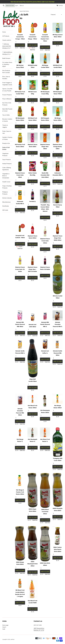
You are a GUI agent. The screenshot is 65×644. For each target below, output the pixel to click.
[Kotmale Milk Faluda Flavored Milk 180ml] (20, 315)
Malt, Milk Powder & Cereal (7, 110)
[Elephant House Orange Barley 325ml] (57, 138)
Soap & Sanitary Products (7, 187)
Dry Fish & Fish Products (6, 104)
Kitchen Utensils (7, 198)
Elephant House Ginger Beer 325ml (45, 147)
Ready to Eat (6, 143)
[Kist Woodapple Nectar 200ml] (45, 401)
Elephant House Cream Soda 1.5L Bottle (20, 269)
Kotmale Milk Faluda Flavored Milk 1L (45, 324)
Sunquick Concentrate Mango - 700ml (32, 37)
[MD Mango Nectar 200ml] (57, 111)
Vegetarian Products (5, 154)
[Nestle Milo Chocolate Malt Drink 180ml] (45, 166)
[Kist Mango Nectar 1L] (20, 432)
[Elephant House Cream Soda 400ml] (45, 230)
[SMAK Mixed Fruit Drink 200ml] (45, 490)
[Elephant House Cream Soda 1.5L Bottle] (20, 260)
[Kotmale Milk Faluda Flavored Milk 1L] (45, 315)
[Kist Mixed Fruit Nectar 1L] (45, 432)
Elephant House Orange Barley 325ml (57, 147)
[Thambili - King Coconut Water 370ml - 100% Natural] (45, 196)
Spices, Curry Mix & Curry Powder (7, 89)
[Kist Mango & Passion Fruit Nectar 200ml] (20, 480)
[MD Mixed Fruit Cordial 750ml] (57, 58)
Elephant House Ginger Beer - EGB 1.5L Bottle (32, 269)
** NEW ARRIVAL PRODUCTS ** (7, 53)
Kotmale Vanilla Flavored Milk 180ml (57, 353)
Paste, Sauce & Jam (6, 132)
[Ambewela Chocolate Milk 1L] (57, 166)
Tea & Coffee (6, 115)
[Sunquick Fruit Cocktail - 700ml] (20, 229)
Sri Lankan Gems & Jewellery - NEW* (7, 64)
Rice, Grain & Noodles (6, 77)
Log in (16, 5)
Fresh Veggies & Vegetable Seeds (7, 83)
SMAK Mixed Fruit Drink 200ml (45, 512)
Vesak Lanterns (6, 40)
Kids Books (5, 206)
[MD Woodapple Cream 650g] (45, 85)
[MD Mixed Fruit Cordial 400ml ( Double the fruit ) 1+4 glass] (20, 583)
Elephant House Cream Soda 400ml (45, 241)
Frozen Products (7, 94)
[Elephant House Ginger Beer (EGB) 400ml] (57, 229)
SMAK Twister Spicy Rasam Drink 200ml (57, 549)
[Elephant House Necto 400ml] (32, 229)
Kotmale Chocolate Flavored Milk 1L (57, 324)
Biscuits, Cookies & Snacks (7, 120)
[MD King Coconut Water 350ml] (57, 28)
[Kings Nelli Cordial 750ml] (32, 358)
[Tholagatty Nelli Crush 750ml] (57, 442)
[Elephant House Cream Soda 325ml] (20, 166)
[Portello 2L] (32, 195)
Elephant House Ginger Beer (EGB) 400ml (57, 238)
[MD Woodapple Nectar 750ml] (57, 85)
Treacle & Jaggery (5, 126)
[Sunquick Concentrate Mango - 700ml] (32, 28)
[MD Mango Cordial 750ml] (45, 58)
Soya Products (6, 159)
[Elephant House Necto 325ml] (32, 138)
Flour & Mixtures (7, 99)
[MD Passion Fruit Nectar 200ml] (20, 138)
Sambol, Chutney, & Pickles (7, 138)
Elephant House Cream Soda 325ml (20, 175)
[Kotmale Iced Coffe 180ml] (32, 316)
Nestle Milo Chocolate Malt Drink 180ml (45, 175)
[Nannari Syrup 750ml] (57, 196)
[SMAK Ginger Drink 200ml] (32, 490)
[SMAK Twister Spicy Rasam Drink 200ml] (57, 535)
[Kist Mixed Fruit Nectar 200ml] (32, 399)
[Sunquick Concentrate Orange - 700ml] (20, 28)
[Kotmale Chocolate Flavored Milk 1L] (57, 315)
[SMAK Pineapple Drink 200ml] (57, 490)
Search (4, 627)
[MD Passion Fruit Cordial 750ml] (20, 85)
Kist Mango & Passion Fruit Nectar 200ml (20, 492)
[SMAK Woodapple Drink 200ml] (32, 543)
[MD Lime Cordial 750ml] (57, 274)
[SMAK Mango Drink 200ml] (20, 543)
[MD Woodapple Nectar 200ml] (20, 111)
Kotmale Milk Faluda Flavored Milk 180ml (20, 324)
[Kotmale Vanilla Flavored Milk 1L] (20, 344)
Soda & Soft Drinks (6, 148)
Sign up (22, 5)
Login (3, 629)
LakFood (12, 639)
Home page (5, 625)
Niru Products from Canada (6, 71)
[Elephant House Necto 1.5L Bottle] (45, 260)
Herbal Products (6, 163)
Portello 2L (32, 201)
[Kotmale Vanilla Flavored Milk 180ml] (57, 344)
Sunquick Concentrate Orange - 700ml (20, 37)
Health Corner (6, 181)
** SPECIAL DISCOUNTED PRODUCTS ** (6, 46)
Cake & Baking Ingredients (6, 168)
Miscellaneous (6, 202)
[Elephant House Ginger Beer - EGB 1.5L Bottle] (32, 260)
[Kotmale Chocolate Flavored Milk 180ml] (20, 400)
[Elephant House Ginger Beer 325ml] (45, 138)
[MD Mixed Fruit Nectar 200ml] (32, 111)
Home (4, 32)
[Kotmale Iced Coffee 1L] (45, 344)
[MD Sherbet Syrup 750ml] (20, 58)
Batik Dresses (6, 58)
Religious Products (5, 193)
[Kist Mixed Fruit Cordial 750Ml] (32, 588)
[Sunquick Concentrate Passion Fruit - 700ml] (45, 28)
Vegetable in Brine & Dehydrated (5, 176)
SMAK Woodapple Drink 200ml (32, 564)
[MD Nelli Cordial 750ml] (32, 58)
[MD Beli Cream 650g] (32, 85)
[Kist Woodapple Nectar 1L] (32, 432)
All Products (5, 36)
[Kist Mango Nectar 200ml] (57, 399)
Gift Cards (5, 210)
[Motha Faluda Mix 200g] (32, 166)
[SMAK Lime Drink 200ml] (45, 543)
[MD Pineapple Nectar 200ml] (45, 111)
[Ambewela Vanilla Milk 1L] (20, 195)
